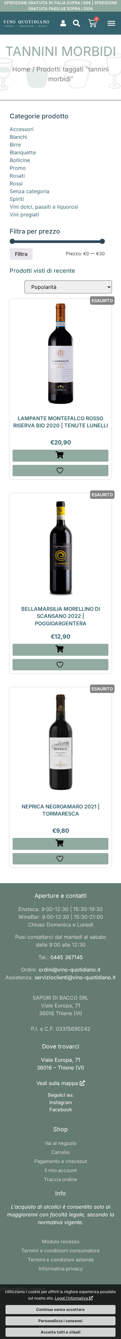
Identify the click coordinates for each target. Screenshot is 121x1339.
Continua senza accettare (60, 1309)
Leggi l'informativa (72, 1298)
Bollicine (20, 160)
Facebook (60, 1109)
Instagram (60, 1102)
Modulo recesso (60, 1241)
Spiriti (17, 199)
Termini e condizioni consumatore (60, 1250)
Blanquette (23, 152)
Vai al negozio (60, 1143)
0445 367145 (66, 957)
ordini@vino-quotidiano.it (69, 969)
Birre (15, 144)
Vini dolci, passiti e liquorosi (44, 206)
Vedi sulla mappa (57, 1083)
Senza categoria (29, 191)
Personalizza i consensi (60, 1320)
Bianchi (18, 137)
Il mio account (61, 1170)
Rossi (16, 183)
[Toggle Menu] (111, 23)
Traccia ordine (60, 1179)
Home (21, 69)
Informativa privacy (61, 1269)
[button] (76, 23)
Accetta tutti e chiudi (60, 1332)
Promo (18, 168)
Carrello (60, 1152)
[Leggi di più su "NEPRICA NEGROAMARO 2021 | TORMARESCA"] (61, 844)
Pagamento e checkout (60, 1161)
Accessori (22, 129)
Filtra (21, 254)
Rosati (17, 175)
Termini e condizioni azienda (61, 1260)
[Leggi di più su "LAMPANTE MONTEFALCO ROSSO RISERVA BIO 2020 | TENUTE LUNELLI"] (61, 456)
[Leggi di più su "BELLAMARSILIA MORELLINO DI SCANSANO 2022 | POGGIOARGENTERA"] (61, 650)
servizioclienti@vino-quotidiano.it (75, 977)
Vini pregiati (24, 214)
